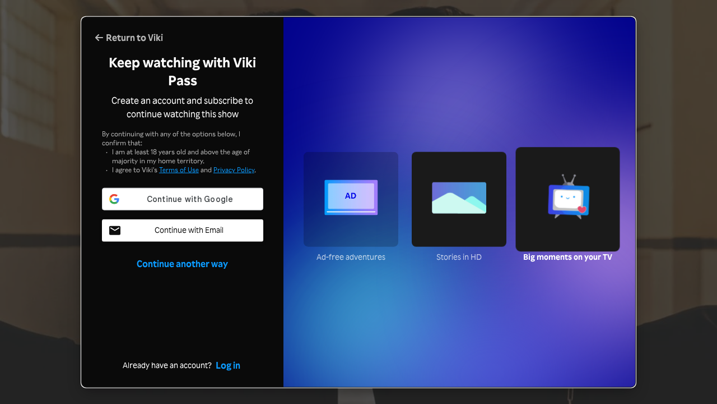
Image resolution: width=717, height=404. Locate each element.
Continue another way (182, 263)
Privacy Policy (233, 170)
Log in (228, 364)
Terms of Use (179, 170)
